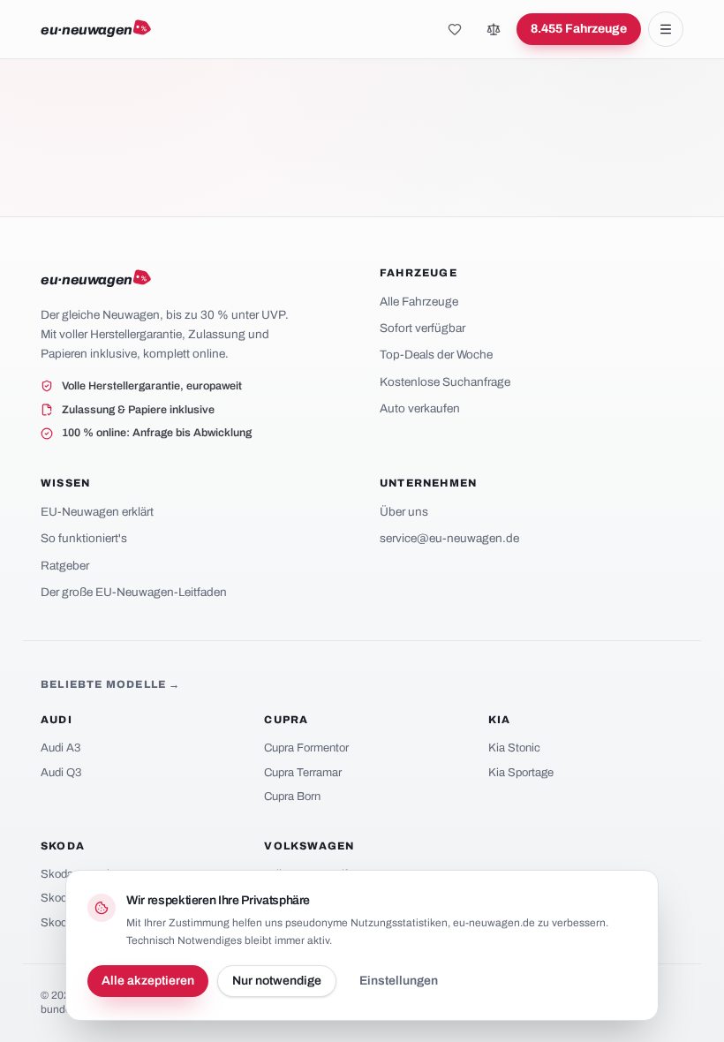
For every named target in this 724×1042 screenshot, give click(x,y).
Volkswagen (309, 846)
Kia (499, 720)
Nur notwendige (276, 980)
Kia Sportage (521, 772)
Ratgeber (65, 565)
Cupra (286, 720)
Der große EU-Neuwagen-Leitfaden (134, 592)
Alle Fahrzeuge (419, 301)
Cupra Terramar (303, 772)
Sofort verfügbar (422, 328)
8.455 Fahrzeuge (579, 28)
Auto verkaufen (420, 408)
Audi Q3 (61, 772)
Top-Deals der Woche (436, 354)
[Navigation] (665, 29)
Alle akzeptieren (148, 980)
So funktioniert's (84, 538)
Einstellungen (398, 980)
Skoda (63, 846)
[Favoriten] (455, 29)
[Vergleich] (493, 29)
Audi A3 (60, 748)
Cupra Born (292, 796)
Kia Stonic (514, 748)
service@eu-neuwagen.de (449, 538)
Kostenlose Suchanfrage (445, 382)
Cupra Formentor (306, 748)
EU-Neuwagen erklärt (97, 511)
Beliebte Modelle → (111, 684)
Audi (56, 720)
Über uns (404, 511)
